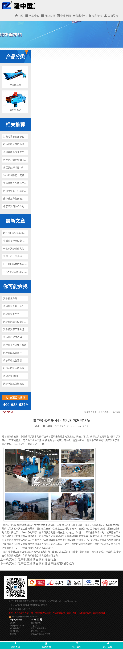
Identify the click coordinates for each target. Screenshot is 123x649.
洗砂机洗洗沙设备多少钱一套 (18, 322)
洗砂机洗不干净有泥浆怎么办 (18, 329)
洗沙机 (13, 623)
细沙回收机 (18, 5)
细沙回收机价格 (17, 626)
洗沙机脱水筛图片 (12, 353)
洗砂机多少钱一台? (13, 306)
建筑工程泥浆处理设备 (41, 634)
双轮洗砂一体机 (38, 631)
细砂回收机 (36, 623)
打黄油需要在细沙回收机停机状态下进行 (24, 136)
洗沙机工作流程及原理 (14, 345)
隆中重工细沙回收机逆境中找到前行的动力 (46, 563)
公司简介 (112, 15)
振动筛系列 (15, 110)
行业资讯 (49, 15)
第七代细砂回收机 (39, 628)
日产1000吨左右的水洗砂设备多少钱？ (23, 264)
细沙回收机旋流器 (12, 360)
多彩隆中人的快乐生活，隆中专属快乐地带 (25, 183)
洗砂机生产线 (10, 298)
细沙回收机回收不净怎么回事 (18, 368)
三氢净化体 (36, 626)
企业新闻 (65, 15)
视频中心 (81, 15)
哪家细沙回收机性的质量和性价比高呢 (23, 206)
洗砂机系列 (15, 85)
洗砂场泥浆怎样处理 (13, 384)
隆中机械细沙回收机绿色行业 (37, 559)
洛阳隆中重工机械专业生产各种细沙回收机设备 (27, 191)
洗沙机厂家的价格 (12, 337)
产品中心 (33, 15)
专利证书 (96, 15)
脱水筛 (13, 634)
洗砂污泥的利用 (11, 376)
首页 (21, 15)
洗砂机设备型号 (11, 314)
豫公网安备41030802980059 (24, 617)
